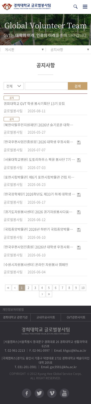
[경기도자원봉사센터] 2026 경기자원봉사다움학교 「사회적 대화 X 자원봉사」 (39, 211)
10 (83, 288)
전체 (9, 86)
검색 (77, 86)
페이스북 (26, 393)
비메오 (52, 393)
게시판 (9, 49)
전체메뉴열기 (85, 7)
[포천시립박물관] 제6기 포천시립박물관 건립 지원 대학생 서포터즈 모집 (39, 177)
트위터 (39, 393)
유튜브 (64, 393)
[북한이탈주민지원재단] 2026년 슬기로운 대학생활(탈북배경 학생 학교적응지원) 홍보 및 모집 (39, 124)
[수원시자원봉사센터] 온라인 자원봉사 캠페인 (36, 264)
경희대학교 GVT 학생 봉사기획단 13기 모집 (34, 103)
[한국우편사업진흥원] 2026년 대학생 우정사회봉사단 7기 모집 (39, 247)
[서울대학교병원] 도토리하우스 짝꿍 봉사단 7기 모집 (39, 159)
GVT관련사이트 (76, 317)
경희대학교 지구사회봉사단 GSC (26, 7)
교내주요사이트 (45, 317)
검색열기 (75, 7)
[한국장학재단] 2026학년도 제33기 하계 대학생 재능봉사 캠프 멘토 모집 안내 (39, 194)
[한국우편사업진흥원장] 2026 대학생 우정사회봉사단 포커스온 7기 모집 (39, 141)
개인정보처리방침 (13, 309)
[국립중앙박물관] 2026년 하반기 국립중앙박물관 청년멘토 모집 (39, 229)
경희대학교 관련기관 (15, 317)
